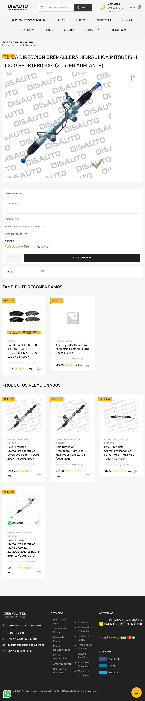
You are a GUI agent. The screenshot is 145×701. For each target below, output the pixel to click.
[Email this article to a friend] (42, 271)
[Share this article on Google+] (36, 271)
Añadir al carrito (82, 257)
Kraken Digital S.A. (89, 691)
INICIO (61, 20)
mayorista (127, 20)
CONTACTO (91, 29)
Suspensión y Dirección (22, 42)
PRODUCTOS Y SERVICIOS (30, 20)
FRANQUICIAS (119, 29)
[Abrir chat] (136, 692)
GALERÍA (69, 29)
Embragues (83, 622)
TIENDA (49, 29)
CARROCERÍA (103, 20)
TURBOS (81, 20)
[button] (134, 78)
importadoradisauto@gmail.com (26, 644)
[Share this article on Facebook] (23, 271)
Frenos (10, 341)
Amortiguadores (64, 341)
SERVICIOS (25, 29)
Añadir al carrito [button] (39, 369)
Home (5, 42)
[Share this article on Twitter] (29, 271)
